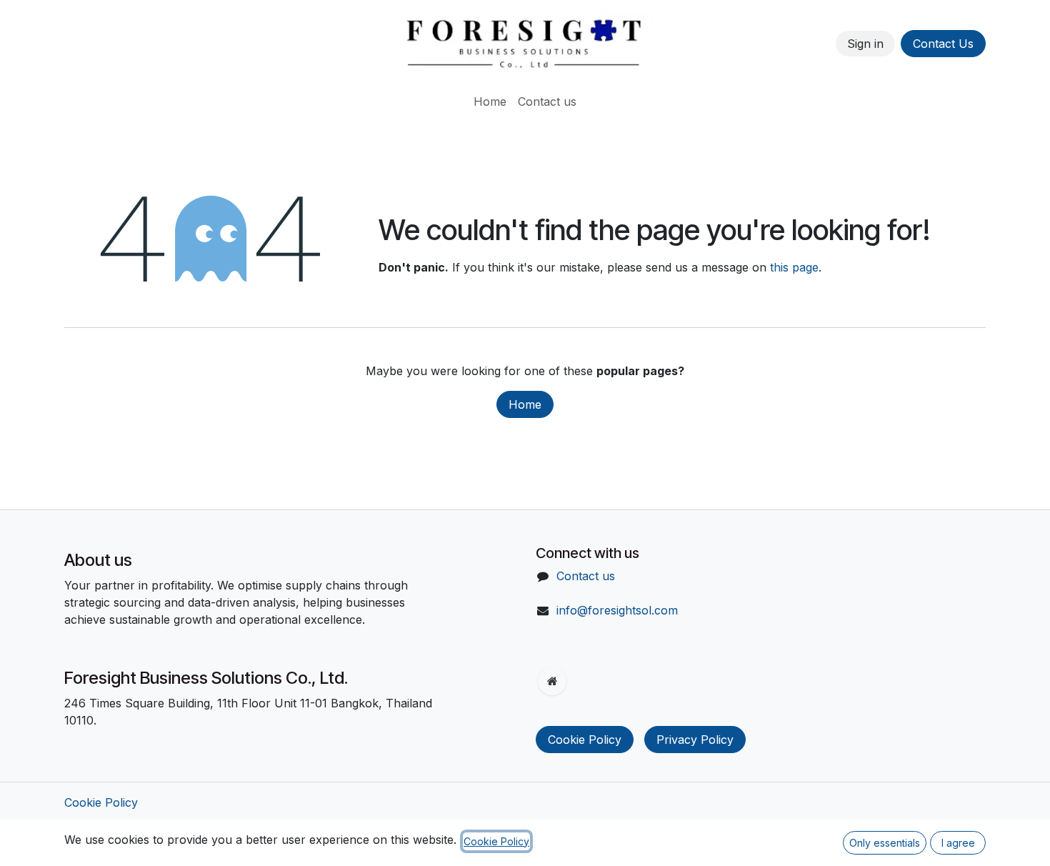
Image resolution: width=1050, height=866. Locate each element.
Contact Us (943, 43)
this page (794, 267)
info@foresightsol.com (617, 610)
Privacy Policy (695, 739)
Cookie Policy (584, 739)
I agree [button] (958, 843)
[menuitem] (490, 101)
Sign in (865, 43)
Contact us (585, 576)
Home (525, 404)
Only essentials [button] (884, 843)
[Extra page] (552, 681)
